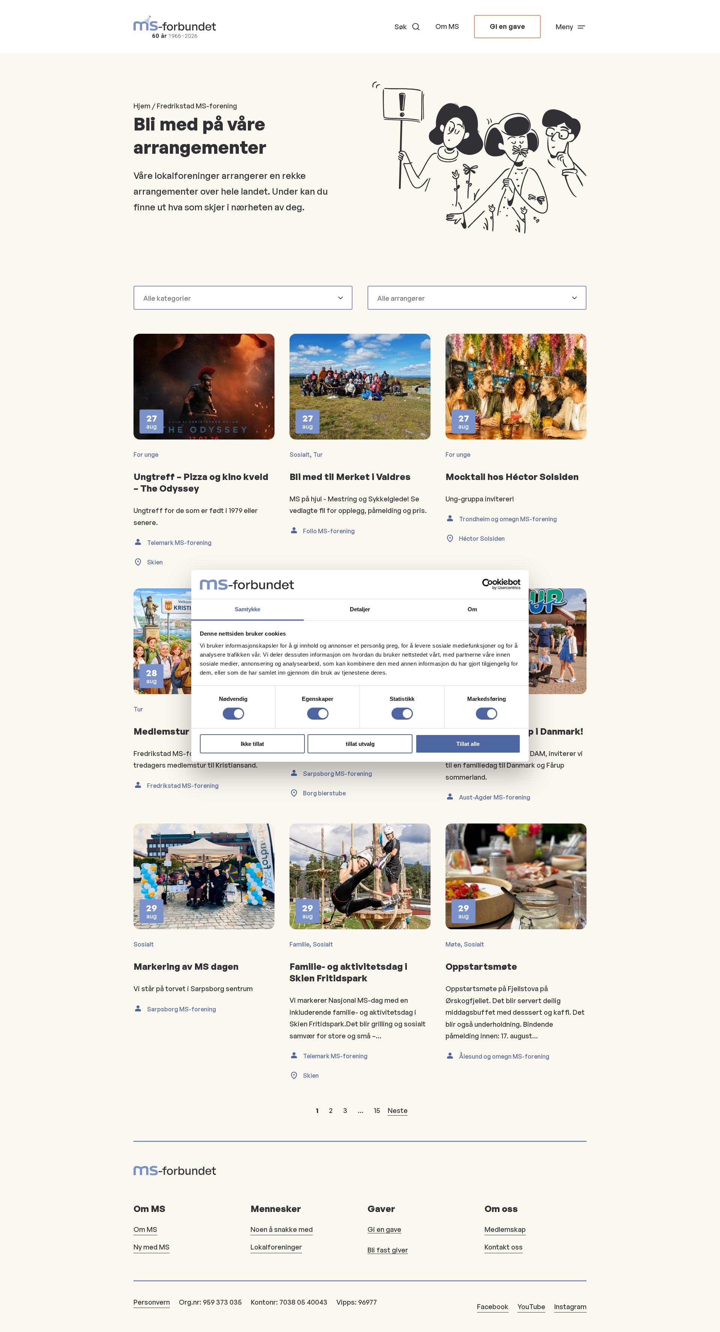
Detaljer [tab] (360, 609)
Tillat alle (468, 744)
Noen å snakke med (281, 1229)
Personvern (152, 1302)
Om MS (447, 26)
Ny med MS (152, 1247)
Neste (398, 1110)
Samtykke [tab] (248, 609)
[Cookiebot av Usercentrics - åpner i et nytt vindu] (487, 584)
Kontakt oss (503, 1247)
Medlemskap (505, 1229)
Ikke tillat (252, 744)
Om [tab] (472, 609)
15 (377, 1110)
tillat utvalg (360, 744)
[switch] (317, 714)
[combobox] (238, 298)
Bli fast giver (388, 1250)
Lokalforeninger (276, 1247)
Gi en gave (507, 26)
